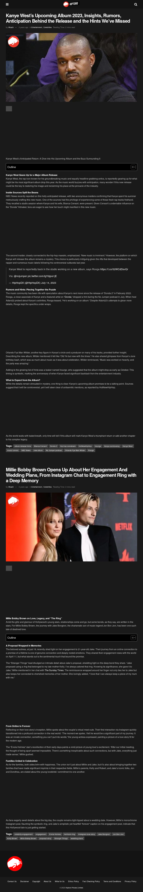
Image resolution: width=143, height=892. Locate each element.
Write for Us (60, 881)
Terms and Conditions (112, 881)
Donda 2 (53, 446)
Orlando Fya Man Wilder (75, 450)
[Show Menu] (7, 4)
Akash (11, 27)
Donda (68, 296)
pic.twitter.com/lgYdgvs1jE (42, 276)
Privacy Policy (130, 881)
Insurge (98, 446)
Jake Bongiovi (104, 834)
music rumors (12, 450)
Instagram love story (86, 834)
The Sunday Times (54, 670)
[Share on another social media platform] (9, 108)
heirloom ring (69, 834)
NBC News (26, 450)
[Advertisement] (71, 134)
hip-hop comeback (68, 446)
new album (38, 450)
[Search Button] (135, 4)
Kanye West (128, 446)
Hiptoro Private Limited (74, 887)
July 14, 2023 (48, 282)
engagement (41, 834)
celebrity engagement (24, 834)
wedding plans (77, 838)
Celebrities (47, 27)
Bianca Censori (40, 446)
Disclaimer (24, 881)
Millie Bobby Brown (28, 838)
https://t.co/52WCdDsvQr (114, 269)
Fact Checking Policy (91, 881)
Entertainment (36, 27)
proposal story (45, 838)
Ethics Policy (73, 881)
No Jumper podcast (54, 450)
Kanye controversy (112, 446)
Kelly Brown (12, 838)
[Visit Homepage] (71, 4)
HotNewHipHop (85, 446)
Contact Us (12, 881)
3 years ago (23, 27)
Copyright (36, 881)
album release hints (23, 446)
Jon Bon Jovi (118, 834)
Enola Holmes (55, 834)
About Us (47, 881)
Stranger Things (61, 838)
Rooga (91, 450)
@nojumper (20, 276)
